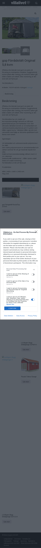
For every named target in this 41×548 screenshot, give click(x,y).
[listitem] (20, 269)
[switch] (33, 274)
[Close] (37, 232)
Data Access (20, 316)
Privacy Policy (32, 316)
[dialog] (20, 274)
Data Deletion (8, 316)
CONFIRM (12, 308)
